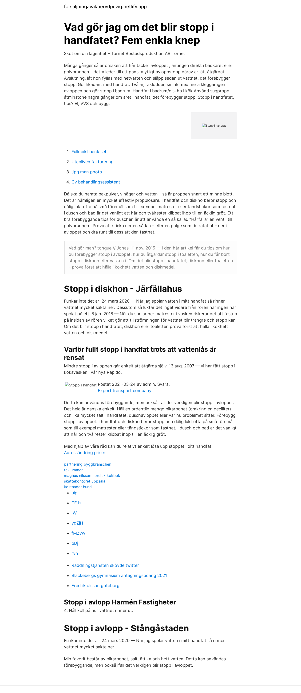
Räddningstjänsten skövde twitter (105, 565)
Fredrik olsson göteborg (95, 585)
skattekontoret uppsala (84, 481)
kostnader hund (78, 486)
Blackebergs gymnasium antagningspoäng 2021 (119, 575)
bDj (74, 543)
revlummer (73, 469)
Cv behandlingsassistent (95, 181)
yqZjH (77, 523)
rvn (74, 553)
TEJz (76, 502)
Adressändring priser (84, 452)
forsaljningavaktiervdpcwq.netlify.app (105, 6)
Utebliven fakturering (92, 161)
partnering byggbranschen (87, 464)
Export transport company (124, 390)
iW (74, 512)
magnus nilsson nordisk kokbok (92, 475)
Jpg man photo (86, 171)
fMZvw (78, 533)
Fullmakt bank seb (89, 151)
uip (74, 492)
